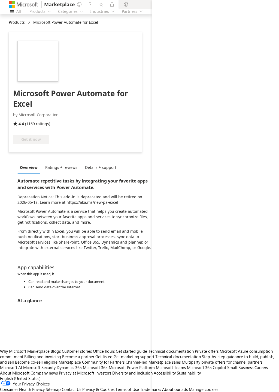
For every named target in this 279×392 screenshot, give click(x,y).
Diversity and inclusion (132, 373)
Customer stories (77, 351)
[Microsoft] (23, 4)
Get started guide (131, 351)
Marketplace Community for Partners (92, 362)
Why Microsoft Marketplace (25, 351)
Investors (103, 373)
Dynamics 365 (69, 367)
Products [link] (17, 22)
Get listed (104, 356)
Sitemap (53, 389)
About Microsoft (14, 373)
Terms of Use (127, 389)
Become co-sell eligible (36, 362)
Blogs (56, 351)
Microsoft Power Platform (132, 367)
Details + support (100, 167)
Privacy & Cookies (98, 389)
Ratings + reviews (61, 167)
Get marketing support (134, 356)
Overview (29, 167)
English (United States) (20, 378)
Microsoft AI (11, 367)
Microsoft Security (39, 367)
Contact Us (71, 389)
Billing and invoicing (42, 356)
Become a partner (78, 356)
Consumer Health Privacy (22, 389)
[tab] (30, 167)
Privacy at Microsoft (76, 373)
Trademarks (150, 389)
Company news (44, 373)
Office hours (104, 351)
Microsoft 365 (95, 367)
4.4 (21, 123)
